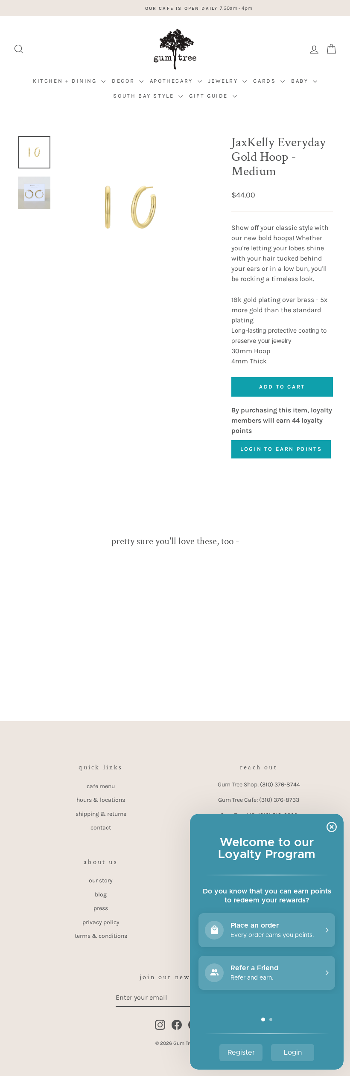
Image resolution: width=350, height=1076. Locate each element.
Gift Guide (209, 96)
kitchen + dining (66, 81)
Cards (265, 81)
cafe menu (101, 786)
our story (101, 880)
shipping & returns (101, 814)
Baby (301, 81)
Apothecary (172, 81)
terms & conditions (101, 936)
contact (100, 827)
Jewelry (224, 81)
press (100, 908)
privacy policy (101, 922)
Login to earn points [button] (281, 449)
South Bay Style (144, 96)
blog (101, 894)
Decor (124, 81)
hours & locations (100, 799)
